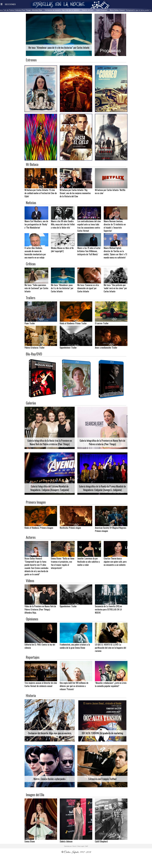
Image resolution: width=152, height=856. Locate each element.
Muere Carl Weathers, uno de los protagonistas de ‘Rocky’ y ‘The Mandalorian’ (124, 10)
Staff (86, 846)
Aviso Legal (80, 846)
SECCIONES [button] (10, 4)
